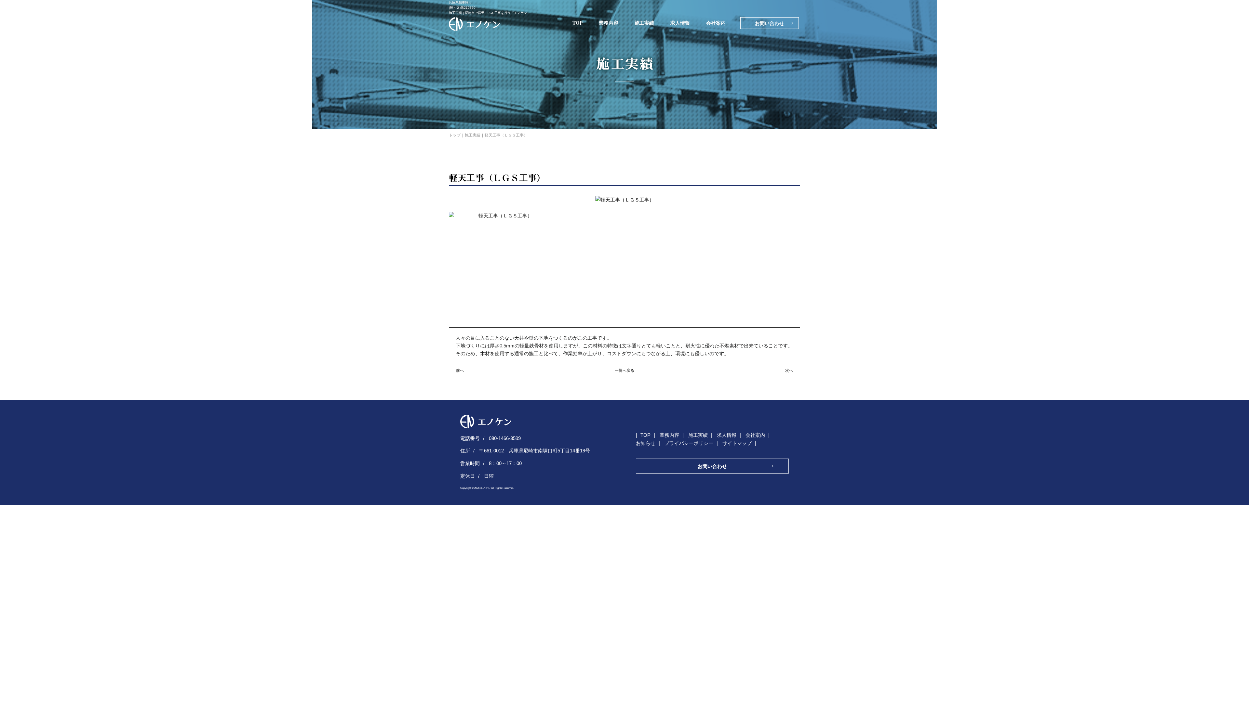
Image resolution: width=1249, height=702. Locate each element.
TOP (577, 22)
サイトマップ (737, 443)
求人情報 (680, 22)
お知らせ (645, 443)
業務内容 (608, 22)
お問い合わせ (769, 23)
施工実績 (644, 22)
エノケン (485, 487)
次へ (789, 370)
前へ (460, 370)
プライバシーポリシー (689, 443)
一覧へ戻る (624, 370)
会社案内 (716, 22)
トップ (455, 135)
